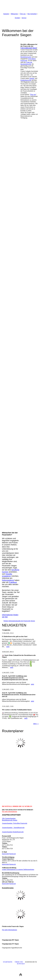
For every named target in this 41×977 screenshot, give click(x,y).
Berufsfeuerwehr (25, 57)
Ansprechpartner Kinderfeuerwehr (13, 832)
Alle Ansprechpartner (9, 818)
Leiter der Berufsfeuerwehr (26, 63)
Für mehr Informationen (9, 811)
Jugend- (31, 78)
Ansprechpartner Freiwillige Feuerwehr (14, 823)
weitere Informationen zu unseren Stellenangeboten (18, 869)
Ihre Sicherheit (32, 14)
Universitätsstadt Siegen (28, 48)
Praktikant (13, 582)
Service (24, 18)
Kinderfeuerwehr (25, 80)
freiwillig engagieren (7, 575)
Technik (17, 18)
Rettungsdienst (8, 580)
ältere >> (36, 723)
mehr (7, 646)
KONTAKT (21, 964)
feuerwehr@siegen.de (9, 854)
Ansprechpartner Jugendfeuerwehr (13, 827)
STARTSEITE (7, 962)
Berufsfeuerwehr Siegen (9, 820)
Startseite (6, 14)
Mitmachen (14, 14)
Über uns (23, 14)
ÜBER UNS (19, 962)
